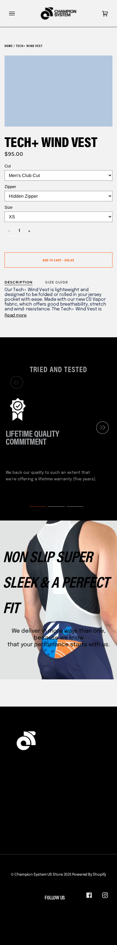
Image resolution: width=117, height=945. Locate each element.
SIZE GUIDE (56, 282)
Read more (16, 315)
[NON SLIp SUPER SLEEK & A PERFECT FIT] (58, 600)
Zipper (10, 186)
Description (19, 282)
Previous (15, 382)
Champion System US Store (38, 874)
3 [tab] (71, 506)
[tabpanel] (56, 439)
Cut (8, 166)
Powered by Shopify (89, 874)
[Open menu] (17, 13)
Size (8, 207)
